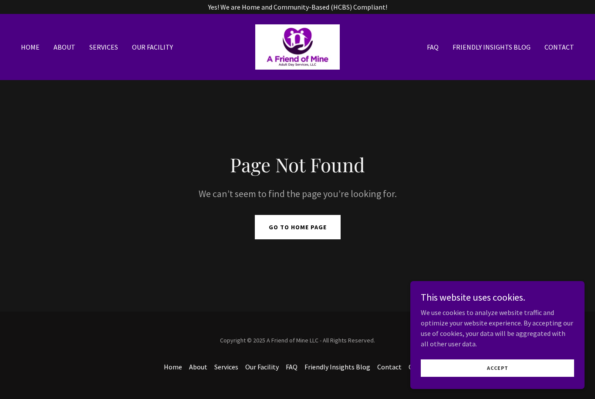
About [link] (64, 47)
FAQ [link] (433, 47)
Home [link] (30, 47)
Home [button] (173, 366)
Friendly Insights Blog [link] (492, 47)
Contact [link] (559, 47)
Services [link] (103, 47)
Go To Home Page (298, 227)
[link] (297, 46)
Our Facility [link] (152, 47)
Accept (497, 368)
